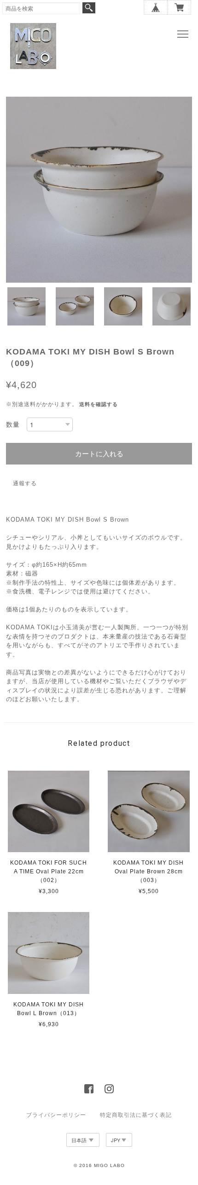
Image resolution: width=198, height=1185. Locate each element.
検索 (88, 7)
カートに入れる (99, 454)
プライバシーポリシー (56, 1115)
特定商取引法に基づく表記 (136, 1115)
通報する (25, 483)
